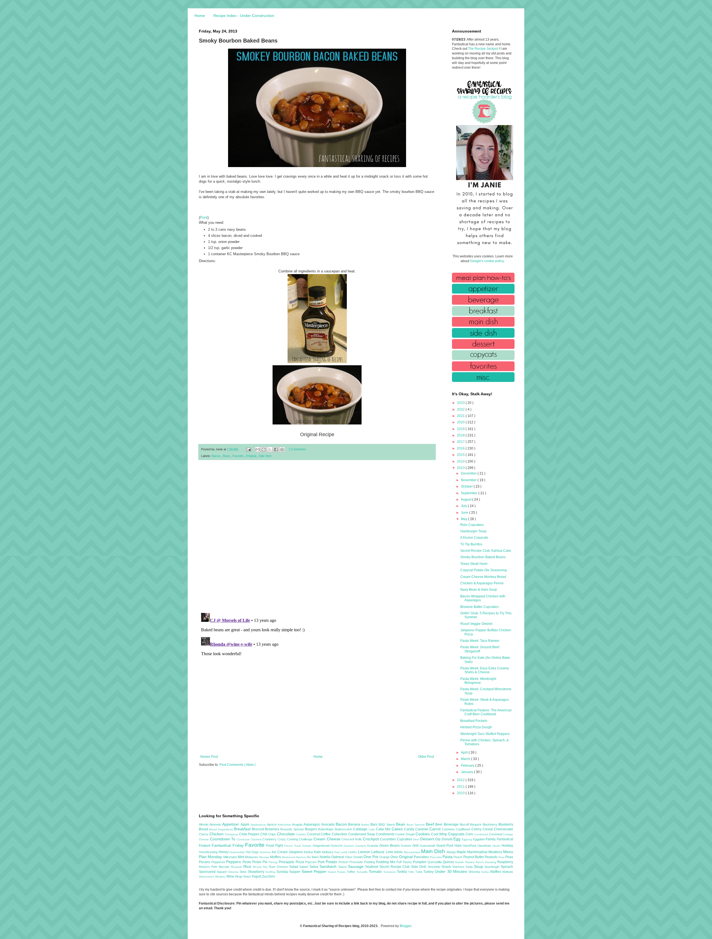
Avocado (328, 824)
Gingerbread (322, 845)
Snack (446, 867)
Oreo (394, 857)
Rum (273, 866)
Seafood (372, 867)
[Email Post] (248, 449)
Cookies (423, 834)
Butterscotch (344, 829)
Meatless (495, 852)
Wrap (239, 876)
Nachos (301, 857)
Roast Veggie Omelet (476, 624)
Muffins (276, 857)
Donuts (448, 839)
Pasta (448, 856)
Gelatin (307, 845)
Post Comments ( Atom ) (237, 765)
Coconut (314, 834)
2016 (461, 448)
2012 (461, 780)
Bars (374, 824)
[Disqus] (317, 536)
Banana (354, 824)
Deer (417, 839)
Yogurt (256, 876)
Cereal (488, 829)
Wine (230, 876)
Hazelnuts (485, 845)
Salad (294, 867)
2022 (461, 409)
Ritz (266, 866)
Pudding (370, 862)
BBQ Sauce (387, 824)
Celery (477, 829)
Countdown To (223, 839)
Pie (266, 862)
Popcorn (311, 862)
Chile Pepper (249, 834)
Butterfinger (326, 829)
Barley (365, 824)
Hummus (266, 852)
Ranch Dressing (486, 862)
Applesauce (259, 824)
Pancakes (422, 857)
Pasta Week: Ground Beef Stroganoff (479, 649)
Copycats (457, 834)
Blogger (405, 926)
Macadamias (412, 852)
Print (203, 217)
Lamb (344, 852)
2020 (461, 422)
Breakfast (243, 829)
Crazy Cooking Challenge (295, 839)
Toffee (351, 871)
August (466, 499)
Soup (479, 866)
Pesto (247, 862)
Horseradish (237, 852)
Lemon (365, 851)
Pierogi (274, 862)
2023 (461, 403)
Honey (224, 852)
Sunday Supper (288, 872)
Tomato (376, 871)
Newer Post (209, 757)
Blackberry (490, 824)
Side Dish (265, 456)
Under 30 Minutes (451, 871)
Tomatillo (363, 871)
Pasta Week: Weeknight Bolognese (478, 681)
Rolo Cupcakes (472, 525)
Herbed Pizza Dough (476, 727)
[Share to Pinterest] (282, 449)
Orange (384, 857)
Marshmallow (478, 852)
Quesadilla (435, 862)
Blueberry (505, 824)
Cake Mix (384, 829)
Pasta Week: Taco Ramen (479, 641)
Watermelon (207, 876)
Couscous (244, 839)
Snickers (459, 866)
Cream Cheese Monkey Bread (483, 577)
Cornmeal (496, 834)
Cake (372, 829)
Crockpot (371, 839)
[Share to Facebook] (276, 449)
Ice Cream (280, 852)
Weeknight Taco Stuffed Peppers (485, 734)
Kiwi (337, 852)
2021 (461, 416)
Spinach (507, 867)
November (469, 480)
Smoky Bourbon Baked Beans (483, 557)
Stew (244, 871)
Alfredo (204, 824)
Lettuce (378, 851)
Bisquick (476, 824)
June (465, 513)
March (466, 759)
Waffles (496, 872)
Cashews (449, 829)
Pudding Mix (386, 862)
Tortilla (402, 872)
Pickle (257, 862)
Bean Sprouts (416, 824)
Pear (501, 857)
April (465, 752)
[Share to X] (270, 449)
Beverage (452, 824)
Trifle (411, 871)
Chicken (217, 834)
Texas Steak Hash (474, 564)
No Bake (313, 857)
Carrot (435, 829)
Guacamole (428, 845)
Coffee (326, 834)
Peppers (234, 861)
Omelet (358, 857)
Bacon (216, 456)
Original (251, 456)
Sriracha (234, 871)
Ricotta (258, 866)
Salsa (315, 867)
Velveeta (474, 871)
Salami (304, 866)
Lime (390, 852)
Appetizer (231, 824)
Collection (340, 834)
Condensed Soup (362, 834)
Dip (438, 839)
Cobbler (301, 834)
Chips (272, 834)
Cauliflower (464, 829)
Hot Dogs (253, 852)
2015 (461, 455)
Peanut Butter (474, 857)
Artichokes (285, 824)
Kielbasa (328, 852)
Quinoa (449, 862)
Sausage (356, 866)
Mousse (264, 857)
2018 (461, 435)
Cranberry (270, 839)
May (464, 519)
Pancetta (436, 857)
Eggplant (479, 839)
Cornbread (481, 834)
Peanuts (491, 857)
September (469, 493)
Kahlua (309, 852)
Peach (458, 857)
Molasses (252, 857)
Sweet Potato (337, 871)
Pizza (300, 862)
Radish (460, 862)
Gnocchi (337, 845)
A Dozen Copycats (474, 538)
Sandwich (329, 866)
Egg (457, 839)
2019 (461, 429)
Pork (322, 862)
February (468, 765)
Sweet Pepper (314, 871)
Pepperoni (218, 862)
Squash (222, 871)
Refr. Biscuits (221, 866)
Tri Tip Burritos (471, 544)
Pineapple (287, 862)
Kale (318, 852)
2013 (461, 468)
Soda (470, 866)
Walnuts (507, 871)
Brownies (272, 829)
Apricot (272, 824)
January (467, 772)
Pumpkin (420, 862)
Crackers (257, 839)
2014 (461, 461)
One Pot (371, 856)
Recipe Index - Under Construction (243, 15)
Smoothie (435, 866)
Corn (470, 834)
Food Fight (275, 846)
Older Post (426, 757)
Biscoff (465, 824)
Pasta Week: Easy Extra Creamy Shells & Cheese (484, 670)
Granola (373, 845)
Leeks (353, 852)
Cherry (204, 834)
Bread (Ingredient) (221, 829)
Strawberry (256, 872)
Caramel (422, 829)
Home (199, 15)
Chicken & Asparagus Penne (482, 583)
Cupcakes (405, 839)
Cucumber (388, 839)
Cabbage (361, 829)
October (467, 486)
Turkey (429, 872)
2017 (461, 442)
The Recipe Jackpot (483, 49)
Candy (409, 829)
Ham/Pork (470, 845)
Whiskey (220, 876)
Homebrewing (209, 852)
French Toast (293, 845)
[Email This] (257, 449)
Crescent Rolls (352, 839)
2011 (461, 787)
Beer (439, 824)
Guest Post (445, 846)
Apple (246, 824)
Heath (497, 845)
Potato (332, 861)
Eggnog (467, 839)
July (464, 506)
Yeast (247, 876)
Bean (227, 456)
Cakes (398, 829)
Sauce (343, 866)
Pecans (205, 862)
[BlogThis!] (263, 449)
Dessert (427, 839)
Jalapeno (296, 852)
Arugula (297, 824)
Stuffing (270, 871)
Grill (416, 846)
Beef (430, 824)
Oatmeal (338, 857)
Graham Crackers (355, 845)
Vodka (485, 871)
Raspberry (505, 862)
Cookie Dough (405, 834)
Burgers (311, 829)
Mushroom (289, 857)
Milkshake (230, 857)
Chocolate (286, 834)
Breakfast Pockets (473, 721)
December (469, 473)
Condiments (385, 834)
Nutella (325, 857)
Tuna (419, 871)
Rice (248, 866)
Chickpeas (232, 834)
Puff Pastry (404, 862)
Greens (406, 845)
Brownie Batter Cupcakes (479, 607)
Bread (204, 829)
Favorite (238, 456)
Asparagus (312, 824)
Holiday (507, 846)
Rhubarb (237, 866)
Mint (241, 857)
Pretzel (343, 862)
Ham (458, 846)
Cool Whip (439, 834)
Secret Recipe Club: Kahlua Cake (485, 551)
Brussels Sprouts (292, 829)
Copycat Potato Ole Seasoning (483, 570)
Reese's (205, 866)
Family (491, 839)
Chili (264, 834)
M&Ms (399, 852)
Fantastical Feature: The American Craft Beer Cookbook (486, 712)
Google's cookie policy (487, 261)
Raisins (470, 862)
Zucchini (268, 876)
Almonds (215, 824)
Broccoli (258, 829)
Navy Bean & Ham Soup (478, 590)
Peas (509, 857)
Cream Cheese (327, 839)
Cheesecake (503, 829)
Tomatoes (390, 871)
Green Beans (390, 846)
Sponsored (208, 872)
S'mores (283, 866)
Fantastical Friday (228, 845)
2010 (461, 793)
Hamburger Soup (473, 531)
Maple (462, 852)
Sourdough (492, 866)
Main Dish (434, 851)
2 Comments (297, 449)
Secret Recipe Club (395, 867)
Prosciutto (356, 862)
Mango (452, 852)
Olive (349, 857)
